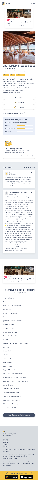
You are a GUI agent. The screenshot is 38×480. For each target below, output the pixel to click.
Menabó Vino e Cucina (10, 313)
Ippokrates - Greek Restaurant (13, 321)
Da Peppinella (7, 302)
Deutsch (5, 446)
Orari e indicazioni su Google (13, 113)
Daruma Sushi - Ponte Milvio (12, 396)
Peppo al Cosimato (9, 370)
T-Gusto (5, 355)
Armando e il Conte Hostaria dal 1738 (15, 381)
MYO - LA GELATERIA (9, 408)
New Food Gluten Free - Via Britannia (15, 343)
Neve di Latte (7, 362)
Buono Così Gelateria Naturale (13, 374)
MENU (33, 4)
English (5, 441)
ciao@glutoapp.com (10, 458)
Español (5, 444)
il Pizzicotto (7, 309)
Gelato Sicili (7, 351)
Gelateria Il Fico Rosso (10, 332)
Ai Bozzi (5, 339)
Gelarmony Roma (8, 324)
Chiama (20, 97)
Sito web (21, 102)
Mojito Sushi (7, 358)
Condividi (20, 107)
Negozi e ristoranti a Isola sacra (19, 415)
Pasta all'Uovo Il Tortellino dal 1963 (14, 377)
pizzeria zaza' (7, 366)
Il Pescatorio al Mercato (11, 404)
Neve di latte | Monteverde (11, 400)
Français (6, 442)
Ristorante (21, 75)
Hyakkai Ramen (8, 328)
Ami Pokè (6, 347)
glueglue (8, 435)
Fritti (12, 75)
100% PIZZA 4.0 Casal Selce (12, 305)
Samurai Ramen (8, 385)
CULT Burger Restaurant (11, 392)
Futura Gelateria (8, 298)
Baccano (6, 317)
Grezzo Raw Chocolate (10, 336)
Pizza (5, 75)
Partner (16, 456)
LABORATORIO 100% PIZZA (11, 389)
